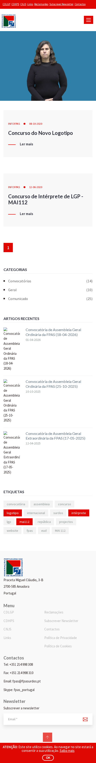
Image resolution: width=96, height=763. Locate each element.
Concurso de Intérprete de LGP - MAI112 (45, 199)
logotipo (13, 513)
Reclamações (41, 4)
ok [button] (48, 757)
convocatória (16, 504)
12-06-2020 (35, 187)
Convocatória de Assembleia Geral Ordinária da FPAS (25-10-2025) (53, 383)
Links (30, 4)
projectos (66, 522)
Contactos (80, 4)
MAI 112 (60, 530)
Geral (50, 289)
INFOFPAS (14, 123)
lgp (9, 522)
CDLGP (6, 4)
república (44, 522)
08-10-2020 (35, 123)
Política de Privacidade (60, 638)
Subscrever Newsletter (61, 4)
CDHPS (15, 4)
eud (44, 530)
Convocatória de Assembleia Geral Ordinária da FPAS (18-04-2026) (53, 332)
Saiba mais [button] (67, 750)
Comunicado (50, 298)
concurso (64, 504)
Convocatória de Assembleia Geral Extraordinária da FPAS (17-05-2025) (55, 435)
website (12, 530)
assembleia (42, 504)
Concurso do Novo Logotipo (40, 133)
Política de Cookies (58, 646)
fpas (30, 530)
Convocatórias (50, 281)
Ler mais (26, 144)
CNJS (23, 4)
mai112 (24, 522)
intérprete (79, 513)
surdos (58, 513)
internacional (36, 513)
